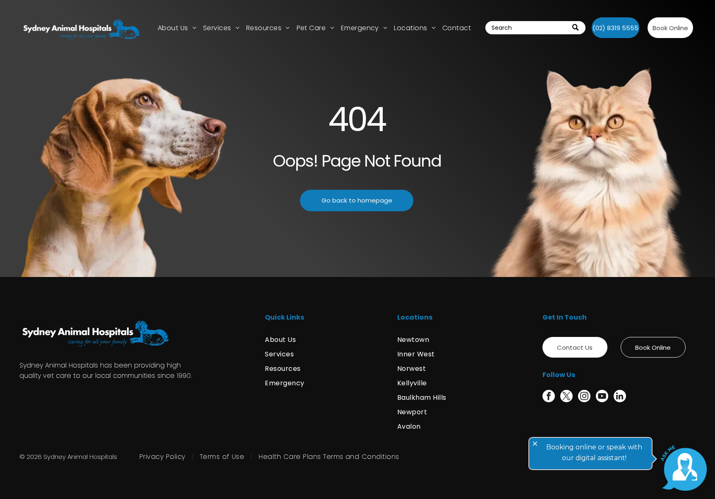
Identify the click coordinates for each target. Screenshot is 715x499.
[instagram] (584, 397)
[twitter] (566, 397)
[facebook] (548, 397)
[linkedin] (620, 397)
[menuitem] (177, 27)
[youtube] (602, 397)
